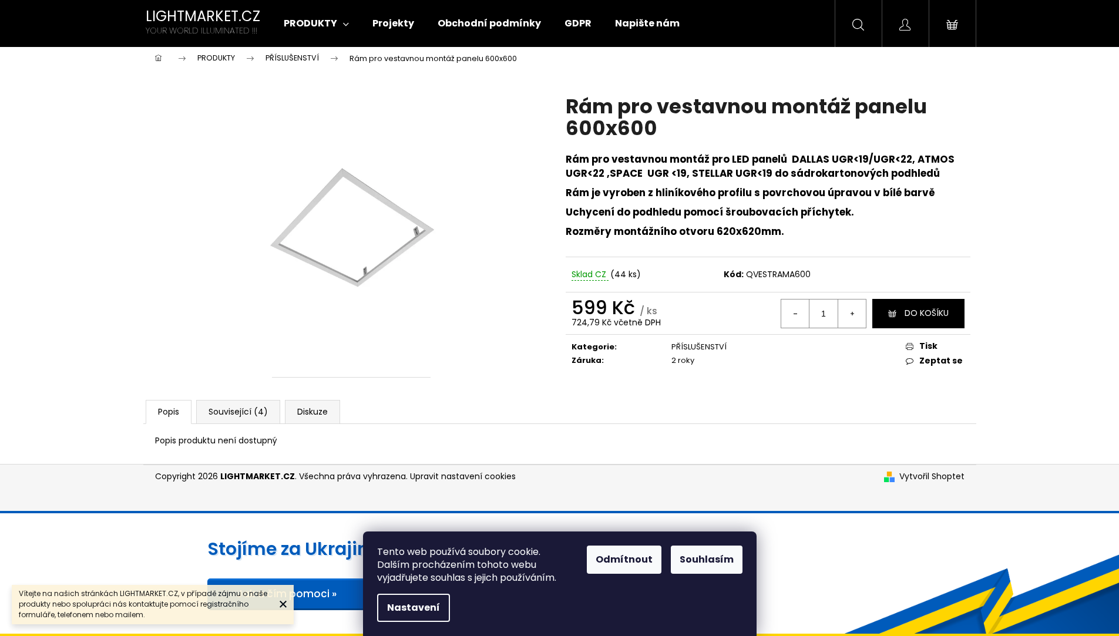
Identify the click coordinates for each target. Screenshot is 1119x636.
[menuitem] (316, 23)
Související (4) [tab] (238, 412)
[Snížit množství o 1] (795, 314)
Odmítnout (624, 559)
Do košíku (927, 313)
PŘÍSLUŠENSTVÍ (699, 346)
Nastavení (413, 607)
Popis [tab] (168, 412)
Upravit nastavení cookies (463, 476)
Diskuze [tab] (312, 412)
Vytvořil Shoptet (932, 476)
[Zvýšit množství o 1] (852, 314)
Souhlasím (707, 559)
